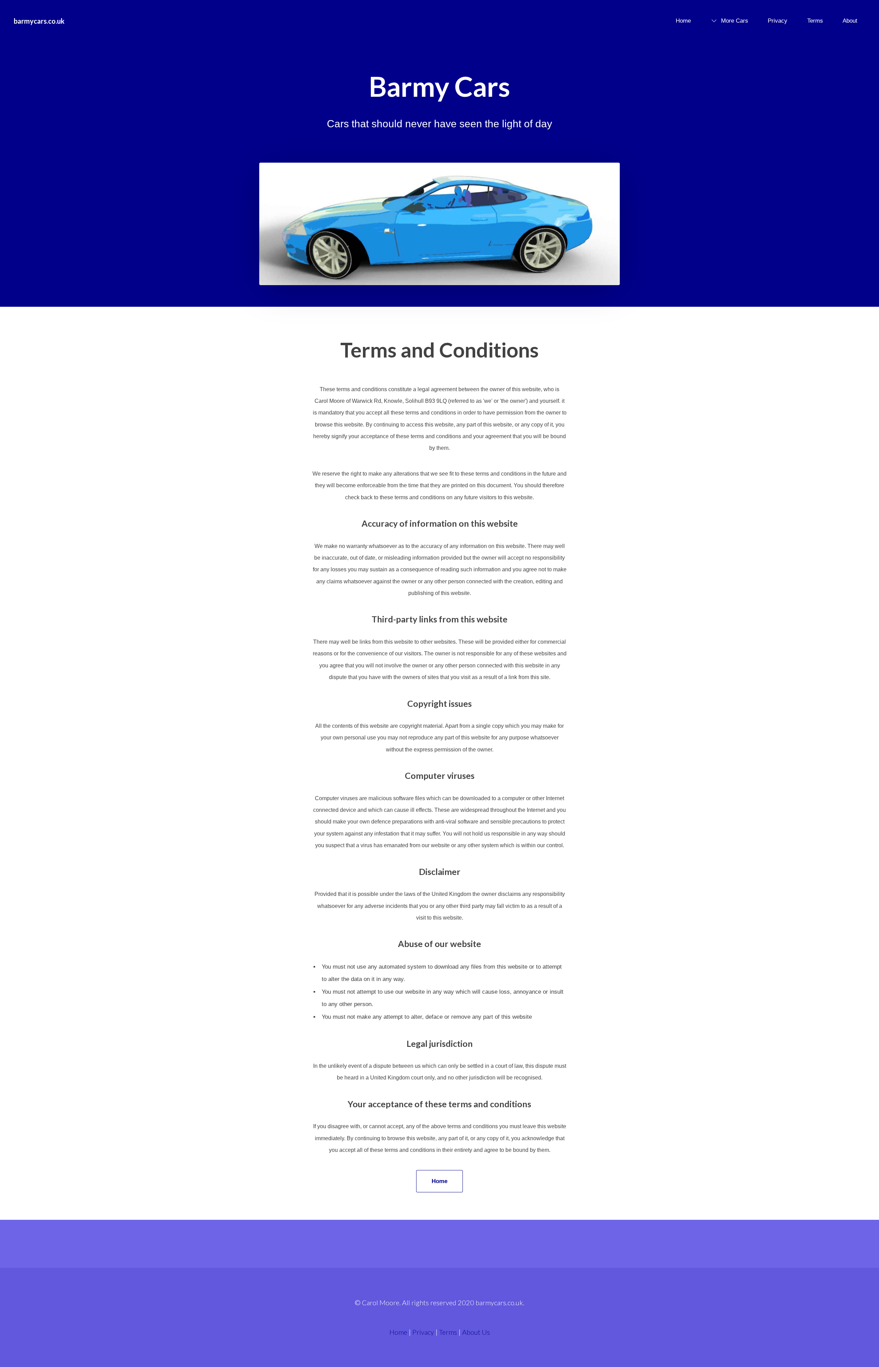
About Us (476, 1332)
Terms (815, 20)
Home (683, 20)
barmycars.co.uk (39, 21)
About (850, 20)
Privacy (777, 20)
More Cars (734, 20)
